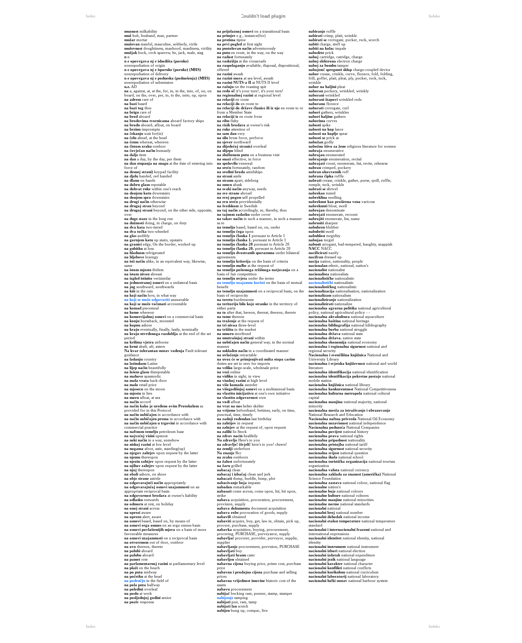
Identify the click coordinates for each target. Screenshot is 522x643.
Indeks (434, 16)
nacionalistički (321, 282)
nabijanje (225, 597)
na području (134, 580)
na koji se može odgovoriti (147, 299)
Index (91, 16)
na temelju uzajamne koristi (241, 282)
